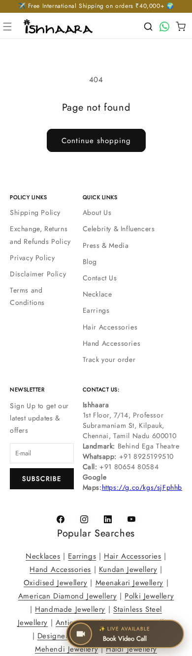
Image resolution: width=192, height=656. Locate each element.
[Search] (148, 26)
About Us (97, 212)
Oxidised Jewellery (56, 582)
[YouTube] (131, 519)
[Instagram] (84, 519)
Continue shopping (96, 140)
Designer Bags (62, 635)
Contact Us (100, 278)
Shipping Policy (35, 212)
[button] (7, 26)
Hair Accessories (110, 327)
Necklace (97, 294)
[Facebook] (60, 519)
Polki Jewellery (149, 596)
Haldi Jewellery (131, 649)
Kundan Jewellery (128, 569)
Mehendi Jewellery (66, 649)
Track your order (109, 359)
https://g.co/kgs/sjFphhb (142, 487)
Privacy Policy (32, 258)
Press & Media (106, 245)
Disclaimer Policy (38, 274)
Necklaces (43, 556)
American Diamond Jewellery (67, 596)
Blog (90, 262)
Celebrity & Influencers (119, 229)
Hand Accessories (112, 343)
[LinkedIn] (108, 519)
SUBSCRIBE (42, 478)
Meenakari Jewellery (129, 582)
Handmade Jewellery (70, 609)
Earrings (96, 310)
